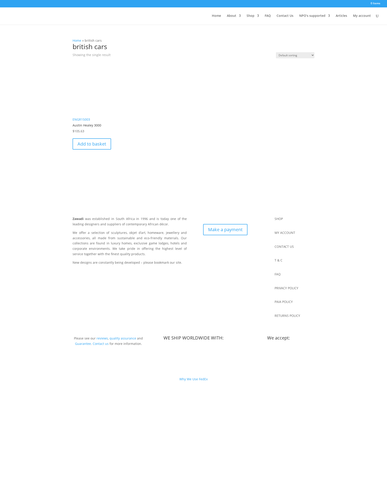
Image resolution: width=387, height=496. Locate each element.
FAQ (268, 16)
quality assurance (123, 338)
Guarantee (83, 344)
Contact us (101, 344)
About (231, 16)
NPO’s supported (312, 16)
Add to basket (91, 144)
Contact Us (285, 16)
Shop (250, 16)
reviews (102, 338)
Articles (341, 16)
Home (216, 16)
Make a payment (225, 229)
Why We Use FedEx (193, 379)
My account (362, 16)
